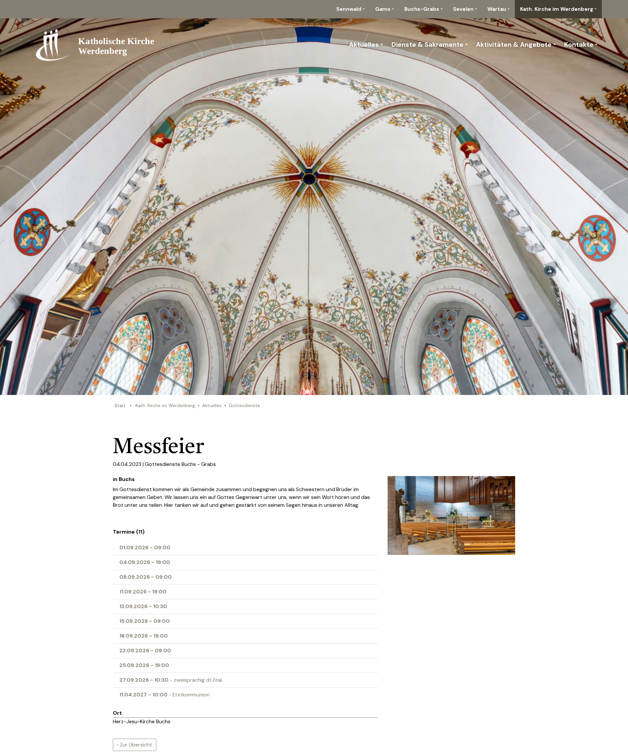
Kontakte (578, 44)
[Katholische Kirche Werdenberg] (98, 44)
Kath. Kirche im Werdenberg (556, 9)
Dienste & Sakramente (427, 44)
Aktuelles (364, 44)
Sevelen (463, 9)
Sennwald (348, 9)
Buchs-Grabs (421, 9)
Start (120, 405)
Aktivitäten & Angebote (513, 44)
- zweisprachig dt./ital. (171, 679)
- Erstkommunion (164, 694)
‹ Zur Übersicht (134, 744)
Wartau (496, 9)
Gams (383, 9)
